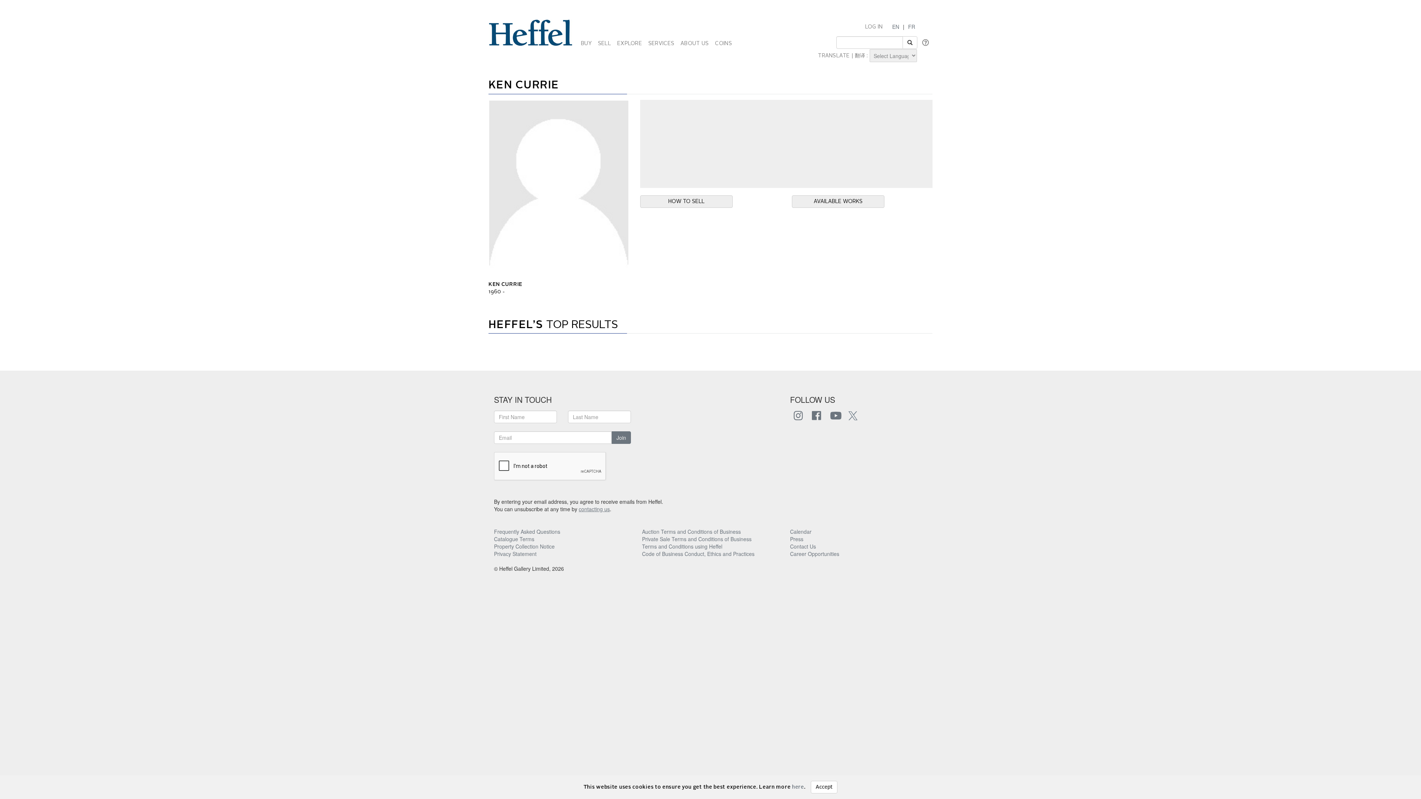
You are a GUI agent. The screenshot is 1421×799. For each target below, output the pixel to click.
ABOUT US (695, 43)
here (798, 787)
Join (621, 437)
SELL (604, 43)
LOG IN (874, 27)
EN (895, 26)
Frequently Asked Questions (527, 531)
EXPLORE (629, 43)
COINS (723, 43)
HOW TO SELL (686, 201)
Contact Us (803, 546)
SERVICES (661, 43)
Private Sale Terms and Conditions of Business (697, 539)
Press (796, 539)
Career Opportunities (814, 553)
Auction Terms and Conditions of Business (691, 531)
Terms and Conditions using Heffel (682, 546)
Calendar (801, 531)
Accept (824, 787)
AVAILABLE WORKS (838, 201)
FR (911, 26)
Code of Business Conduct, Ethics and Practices (698, 553)
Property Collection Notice (524, 546)
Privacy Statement (515, 553)
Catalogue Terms (514, 539)
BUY (586, 43)
